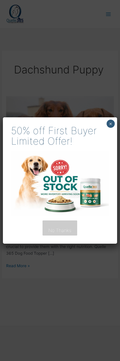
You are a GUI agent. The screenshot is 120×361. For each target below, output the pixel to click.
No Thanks (59, 230)
